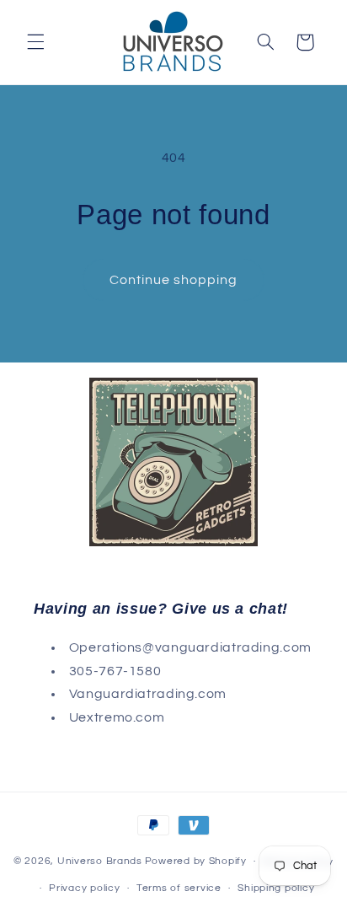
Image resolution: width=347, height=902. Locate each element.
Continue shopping (173, 280)
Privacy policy (84, 888)
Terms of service (179, 888)
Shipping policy (276, 888)
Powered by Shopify (196, 861)
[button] (35, 42)
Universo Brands (99, 861)
